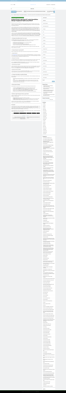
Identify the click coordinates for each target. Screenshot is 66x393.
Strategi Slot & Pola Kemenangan (47, 325)
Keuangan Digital (45, 220)
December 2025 (45, 113)
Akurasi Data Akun (45, 143)
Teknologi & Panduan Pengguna (46, 341)
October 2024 (44, 133)
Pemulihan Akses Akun (45, 265)
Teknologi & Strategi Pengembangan (47, 345)
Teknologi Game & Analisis (46, 363)
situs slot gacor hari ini (45, 26)
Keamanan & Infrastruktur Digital (47, 192)
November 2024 (45, 132)
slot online (44, 57)
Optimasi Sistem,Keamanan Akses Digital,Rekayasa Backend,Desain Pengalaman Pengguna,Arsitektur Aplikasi (48, 229)
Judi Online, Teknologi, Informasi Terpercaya (48, 191)
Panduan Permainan (45, 255)
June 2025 (44, 122)
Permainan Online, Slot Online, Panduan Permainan (49, 278)
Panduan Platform (45, 256)
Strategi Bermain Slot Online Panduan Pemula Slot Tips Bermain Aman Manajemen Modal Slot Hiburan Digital (49, 320)
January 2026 (44, 112)
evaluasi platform (29, 113)
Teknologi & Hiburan (45, 338)
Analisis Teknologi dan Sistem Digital (47, 150)
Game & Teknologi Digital (46, 161)
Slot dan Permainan (45, 299)
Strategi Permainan (45, 322)
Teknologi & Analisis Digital (46, 328)
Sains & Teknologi (45, 293)
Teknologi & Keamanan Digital (46, 339)
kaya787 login (15, 54)
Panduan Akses (45, 232)
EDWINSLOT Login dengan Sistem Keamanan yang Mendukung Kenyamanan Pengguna (21, 11)
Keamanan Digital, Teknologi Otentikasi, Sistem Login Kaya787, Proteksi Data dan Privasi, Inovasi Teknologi (48, 206)
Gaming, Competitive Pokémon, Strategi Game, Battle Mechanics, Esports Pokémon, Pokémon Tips (48, 178)
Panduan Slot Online (45, 259)
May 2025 (44, 123)
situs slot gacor (45, 77)
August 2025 (44, 119)
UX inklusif (38, 113)
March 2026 (44, 109)
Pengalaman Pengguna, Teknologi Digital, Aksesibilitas (18, 17)
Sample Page (32, 8)
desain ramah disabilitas (23, 113)
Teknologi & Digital (45, 335)
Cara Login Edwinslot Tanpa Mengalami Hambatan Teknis (44, 0)
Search (53, 81)
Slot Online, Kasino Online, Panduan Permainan (48, 309)
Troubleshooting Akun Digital (46, 383)
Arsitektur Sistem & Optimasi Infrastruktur (48, 151)
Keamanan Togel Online (46, 213)
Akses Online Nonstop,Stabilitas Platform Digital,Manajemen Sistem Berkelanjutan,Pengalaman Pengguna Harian (48, 141)
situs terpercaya (45, 60)
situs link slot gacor (45, 23)
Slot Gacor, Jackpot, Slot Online (46, 303)
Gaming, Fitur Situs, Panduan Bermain (47, 180)
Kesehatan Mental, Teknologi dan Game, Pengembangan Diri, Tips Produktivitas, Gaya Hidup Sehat (48, 216)
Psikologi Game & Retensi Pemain (47, 289)
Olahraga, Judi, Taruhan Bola (46, 225)
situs (43, 34)
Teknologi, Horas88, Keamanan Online (47, 371)
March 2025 (44, 126)
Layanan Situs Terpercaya (46, 221)
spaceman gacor (45, 71)
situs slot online (45, 296)
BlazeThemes (37, 391)
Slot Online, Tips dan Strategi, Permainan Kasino (48, 316)
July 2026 (44, 103)
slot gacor (44, 40)
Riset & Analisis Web (45, 292)
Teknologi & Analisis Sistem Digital (47, 329)
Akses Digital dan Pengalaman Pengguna (47, 139)
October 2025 (44, 116)
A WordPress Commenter (46, 99)
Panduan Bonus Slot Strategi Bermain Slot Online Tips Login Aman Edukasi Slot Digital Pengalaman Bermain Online (49, 239)
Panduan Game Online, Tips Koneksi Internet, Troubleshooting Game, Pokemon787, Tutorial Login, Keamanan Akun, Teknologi (48, 246)
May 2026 (44, 106)
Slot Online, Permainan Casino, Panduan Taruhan (48, 315)
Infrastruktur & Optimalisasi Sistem (47, 185)
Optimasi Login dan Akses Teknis (47, 226)
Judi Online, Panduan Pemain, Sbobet (47, 188)
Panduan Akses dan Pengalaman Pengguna (48, 235)
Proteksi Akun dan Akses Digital (46, 286)
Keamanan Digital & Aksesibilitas (47, 202)
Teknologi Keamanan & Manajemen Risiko (48, 366)
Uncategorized (44, 384)
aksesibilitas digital (16, 113)
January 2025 (44, 129)
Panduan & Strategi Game (46, 231)
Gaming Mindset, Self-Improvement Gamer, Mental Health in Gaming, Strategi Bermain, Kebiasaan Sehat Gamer (49, 175)
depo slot (44, 37)
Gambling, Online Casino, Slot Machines (47, 159)
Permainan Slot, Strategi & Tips (46, 281)
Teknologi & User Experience (46, 348)
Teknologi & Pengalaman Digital (46, 342)
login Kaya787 (34, 113)
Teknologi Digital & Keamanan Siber (47, 353)
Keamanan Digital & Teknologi (46, 204)
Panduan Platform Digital (46, 258)
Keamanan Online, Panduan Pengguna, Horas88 (48, 208)
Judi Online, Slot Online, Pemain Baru (47, 189)
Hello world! (51, 99)
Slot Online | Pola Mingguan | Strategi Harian (48, 306)
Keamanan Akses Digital (46, 195)
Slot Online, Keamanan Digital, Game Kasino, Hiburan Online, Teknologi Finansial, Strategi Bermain (48, 312)
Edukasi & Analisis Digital (46, 154)
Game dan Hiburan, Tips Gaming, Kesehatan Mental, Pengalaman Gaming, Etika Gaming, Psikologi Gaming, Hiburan (48, 163)
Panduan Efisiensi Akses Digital (46, 243)
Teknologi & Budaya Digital (46, 332)
